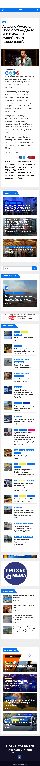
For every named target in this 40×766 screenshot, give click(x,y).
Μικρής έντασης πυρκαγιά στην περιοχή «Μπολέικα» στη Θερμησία (24, 408)
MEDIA (4, 22)
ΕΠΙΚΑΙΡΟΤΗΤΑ (20, 247)
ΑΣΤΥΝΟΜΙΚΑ (24, 332)
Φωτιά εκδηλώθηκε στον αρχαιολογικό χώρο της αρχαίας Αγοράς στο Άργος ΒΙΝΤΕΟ (24, 528)
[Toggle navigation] (20, 10)
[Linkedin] (14, 73)
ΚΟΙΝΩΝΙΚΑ (29, 247)
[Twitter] (10, 73)
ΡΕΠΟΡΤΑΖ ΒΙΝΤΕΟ (18, 293)
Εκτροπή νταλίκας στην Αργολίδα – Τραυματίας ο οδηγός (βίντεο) (22, 542)
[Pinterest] (17, 73)
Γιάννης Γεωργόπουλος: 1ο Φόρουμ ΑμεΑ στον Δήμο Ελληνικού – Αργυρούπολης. (19, 207)
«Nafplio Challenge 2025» (18, 666)
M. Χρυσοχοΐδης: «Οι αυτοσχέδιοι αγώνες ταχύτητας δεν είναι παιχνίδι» (24, 351)
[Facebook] (7, 73)
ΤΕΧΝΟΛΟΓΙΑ (31, 429)
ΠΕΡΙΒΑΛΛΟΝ (27, 402)
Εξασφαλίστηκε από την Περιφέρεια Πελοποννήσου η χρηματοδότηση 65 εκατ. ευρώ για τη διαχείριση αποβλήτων (24, 629)
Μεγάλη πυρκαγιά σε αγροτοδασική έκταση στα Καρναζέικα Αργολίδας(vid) (19, 301)
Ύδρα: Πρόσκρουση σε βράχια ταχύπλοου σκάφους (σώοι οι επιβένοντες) (24, 421)
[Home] (2, 10)
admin (9, 303)
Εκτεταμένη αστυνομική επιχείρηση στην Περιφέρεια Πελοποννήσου (18, 683)
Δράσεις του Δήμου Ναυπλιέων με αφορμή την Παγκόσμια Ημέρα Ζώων (20, 702)
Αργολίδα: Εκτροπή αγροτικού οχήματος (19, 723)
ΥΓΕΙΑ (18, 203)
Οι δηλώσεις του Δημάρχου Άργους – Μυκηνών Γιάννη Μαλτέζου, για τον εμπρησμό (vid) (23, 617)
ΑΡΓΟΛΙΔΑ (13, 203)
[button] (37, 10)
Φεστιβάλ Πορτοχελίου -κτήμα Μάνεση (19, 250)
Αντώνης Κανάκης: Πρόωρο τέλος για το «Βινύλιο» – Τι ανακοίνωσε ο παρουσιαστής (18, 34)
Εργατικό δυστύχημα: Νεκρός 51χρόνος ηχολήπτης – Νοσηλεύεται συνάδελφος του (23, 472)
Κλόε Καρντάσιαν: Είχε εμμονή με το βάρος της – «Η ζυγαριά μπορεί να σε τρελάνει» (11, 169)
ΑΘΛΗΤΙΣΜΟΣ (8, 663)
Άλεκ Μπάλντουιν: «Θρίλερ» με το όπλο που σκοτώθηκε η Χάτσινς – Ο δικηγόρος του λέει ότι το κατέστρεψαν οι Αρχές (26, 169)
